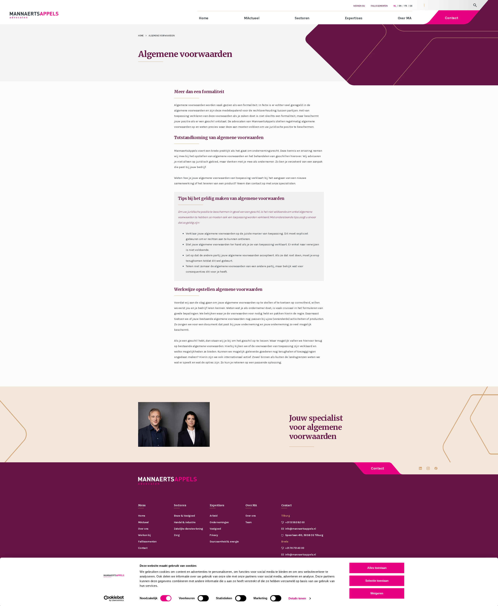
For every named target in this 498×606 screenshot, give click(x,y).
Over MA (404, 18)
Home (203, 18)
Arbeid (213, 515)
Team (248, 522)
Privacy (214, 535)
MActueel (251, 18)
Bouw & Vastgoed (184, 515)
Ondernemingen (219, 522)
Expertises (354, 18)
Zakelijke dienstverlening (188, 528)
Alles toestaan (377, 567)
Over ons (143, 528)
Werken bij (359, 6)
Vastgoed (215, 528)
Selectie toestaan (376, 580)
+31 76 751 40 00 (294, 548)
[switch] (203, 598)
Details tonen (297, 598)
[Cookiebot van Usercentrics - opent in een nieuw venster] (114, 598)
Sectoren (302, 18)
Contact (377, 468)
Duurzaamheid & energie (224, 541)
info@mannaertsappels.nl (300, 528)
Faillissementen (379, 6)
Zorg (177, 535)
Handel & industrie (185, 522)
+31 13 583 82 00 (294, 522)
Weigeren (376, 593)
